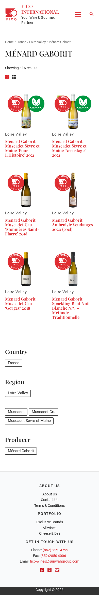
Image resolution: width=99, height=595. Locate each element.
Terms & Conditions (49, 506)
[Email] (57, 570)
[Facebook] (42, 570)
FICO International (40, 9)
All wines (49, 528)
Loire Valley (37, 42)
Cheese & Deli (49, 533)
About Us (49, 494)
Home (9, 42)
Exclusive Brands (49, 522)
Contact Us (49, 500)
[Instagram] (49, 570)
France (21, 42)
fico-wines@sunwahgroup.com (54, 561)
